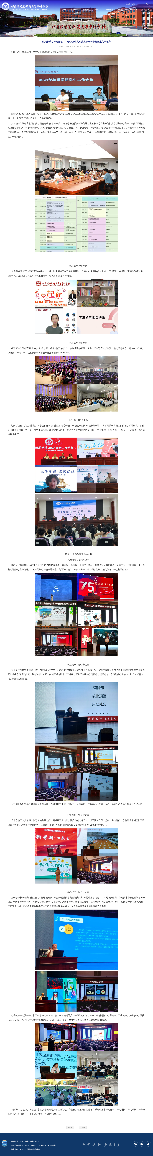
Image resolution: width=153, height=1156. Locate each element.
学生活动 (145, 10)
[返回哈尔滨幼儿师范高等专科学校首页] (25, 4)
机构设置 (86, 10)
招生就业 (133, 10)
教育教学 (109, 10)
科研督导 (121, 10)
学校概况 (74, 10)
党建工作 (97, 10)
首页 (64, 10)
